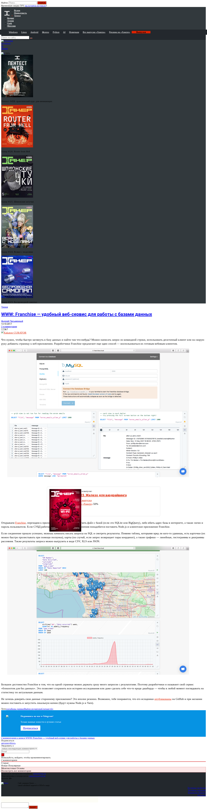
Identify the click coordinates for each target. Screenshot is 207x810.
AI (64, 32)
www (8, 709)
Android (34, 32)
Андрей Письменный (12, 321)
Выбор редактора (33, 709)
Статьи (45, 709)
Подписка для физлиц (197, 788)
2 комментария (9, 326)
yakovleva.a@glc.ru (37, 776)
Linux (24, 32)
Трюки (4, 307)
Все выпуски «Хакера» (94, 32)
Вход (203, 4)
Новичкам (74, 32)
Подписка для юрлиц (197, 790)
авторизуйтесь (8, 743)
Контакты (201, 795)
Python (56, 32)
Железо (45, 32)
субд (50, 709)
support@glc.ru (39, 773)
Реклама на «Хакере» (119, 32)
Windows (13, 32)
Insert (33, 807)
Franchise (20, 522)
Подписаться (30, 728)
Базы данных (17, 709)
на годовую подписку (35, 5)
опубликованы (162, 699)
